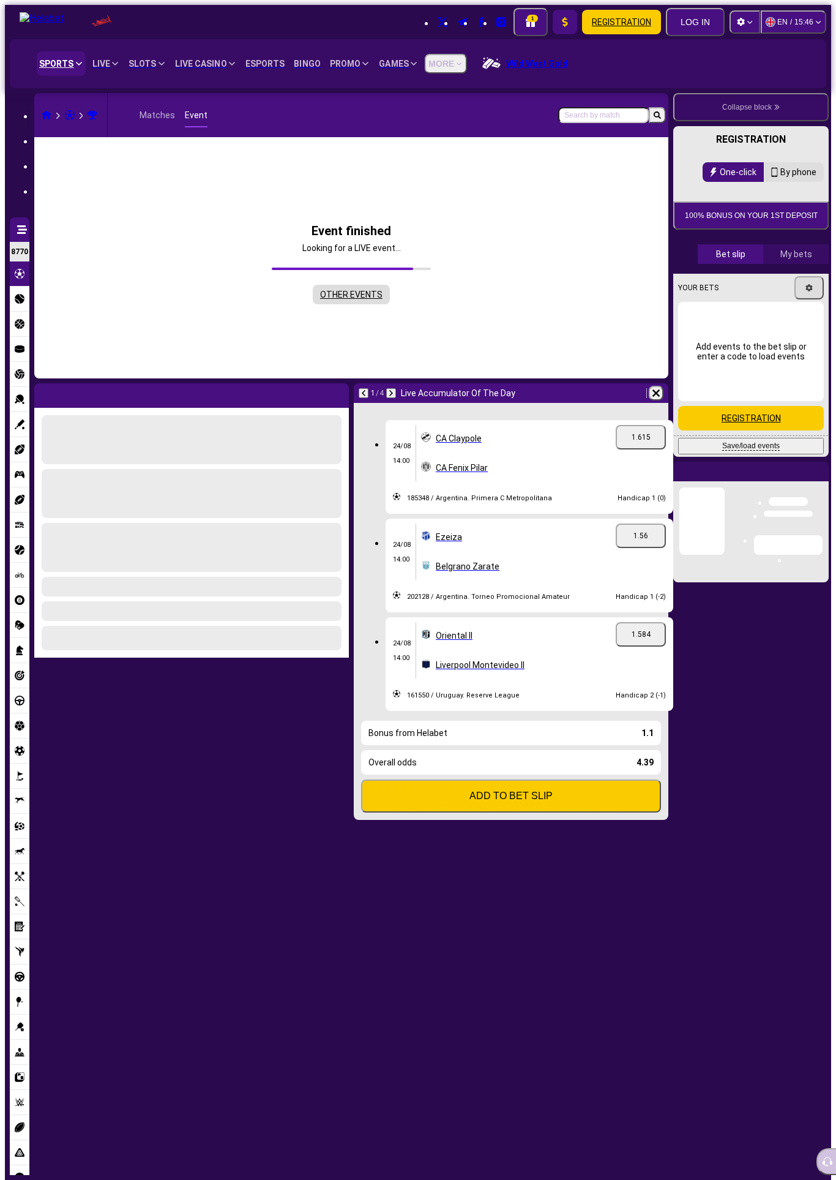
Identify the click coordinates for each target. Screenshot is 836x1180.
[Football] (69, 115)
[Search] (657, 115)
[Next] (72, 393)
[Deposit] (565, 22)
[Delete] (336, 393)
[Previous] (44, 393)
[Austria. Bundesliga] (92, 115)
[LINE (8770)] (46, 115)
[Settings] (745, 22)
